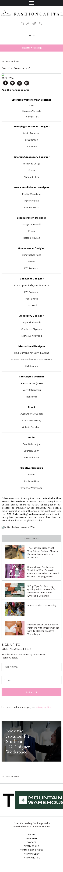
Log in (31, 35)
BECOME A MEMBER (32, 48)
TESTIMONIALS (31, 846)
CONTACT (31, 842)
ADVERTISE (31, 838)
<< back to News (10, 61)
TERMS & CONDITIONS (31, 850)
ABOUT (31, 834)
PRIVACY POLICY (31, 854)
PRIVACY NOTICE (31, 858)
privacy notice (43, 707)
